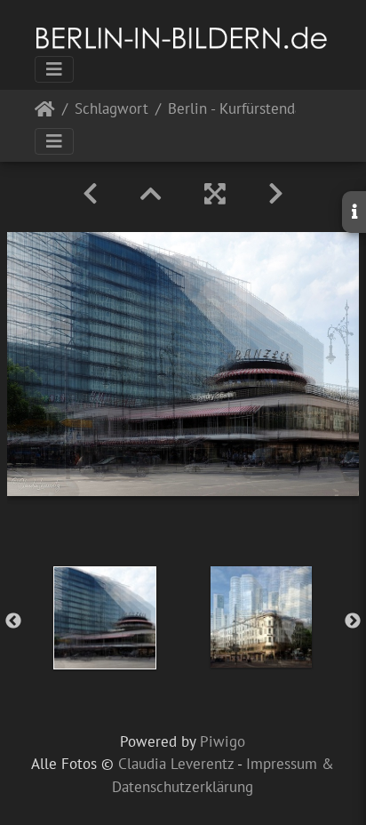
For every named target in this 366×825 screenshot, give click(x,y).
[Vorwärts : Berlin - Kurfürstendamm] (276, 194)
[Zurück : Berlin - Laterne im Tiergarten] (90, 194)
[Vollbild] (215, 194)
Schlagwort (111, 109)
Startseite (45, 112)
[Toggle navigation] (54, 69)
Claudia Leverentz (176, 763)
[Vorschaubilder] (151, 194)
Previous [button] (13, 621)
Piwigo (222, 741)
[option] (105, 618)
